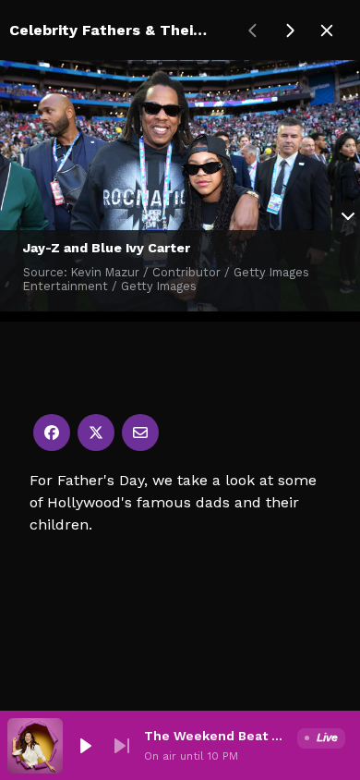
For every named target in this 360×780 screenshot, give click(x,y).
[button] (84, 745)
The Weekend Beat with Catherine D (217, 735)
